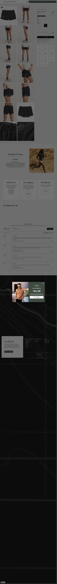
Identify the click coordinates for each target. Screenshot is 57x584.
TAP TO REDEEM (37, 297)
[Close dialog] (43, 283)
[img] (43, 283)
